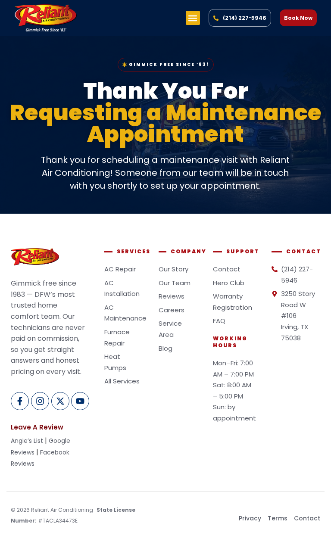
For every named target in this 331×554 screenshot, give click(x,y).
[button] (193, 18)
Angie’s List (27, 440)
